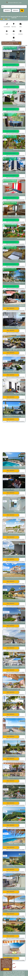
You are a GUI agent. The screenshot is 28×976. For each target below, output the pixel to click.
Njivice (5, 722)
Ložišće (5, 479)
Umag (4, 811)
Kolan (4, 900)
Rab (4, 700)
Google (6, 961)
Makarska (5, 545)
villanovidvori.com (14, 2)
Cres (4, 228)
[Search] (22, 10)
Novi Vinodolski (7, 678)
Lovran (5, 745)
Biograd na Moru (7, 878)
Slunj (4, 95)
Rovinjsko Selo (6, 294)
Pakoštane (5, 656)
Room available (10, 64)
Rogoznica (5, 567)
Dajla (4, 117)
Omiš (4, 139)
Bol (4, 922)
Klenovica (5, 634)
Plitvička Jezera (7, 50)
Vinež (4, 589)
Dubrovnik (5, 73)
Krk (4, 767)
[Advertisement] (14, 438)
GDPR (9, 966)
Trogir (4, 361)
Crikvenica (5, 612)
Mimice (5, 456)
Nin (4, 523)
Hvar (4, 501)
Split (4, 383)
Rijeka (4, 161)
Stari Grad (5, 272)
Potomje (5, 789)
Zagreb (5, 206)
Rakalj (4, 855)
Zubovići (5, 833)
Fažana (5, 183)
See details (10, 308)
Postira (5, 405)
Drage (4, 339)
